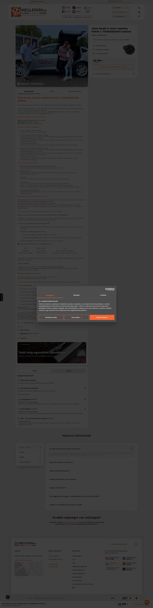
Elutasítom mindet (51, 317)
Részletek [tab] (76, 295)
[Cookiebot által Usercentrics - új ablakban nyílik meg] (106, 289)
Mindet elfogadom (102, 317)
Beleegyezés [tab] (50, 295)
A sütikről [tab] (103, 295)
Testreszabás (75, 317)
